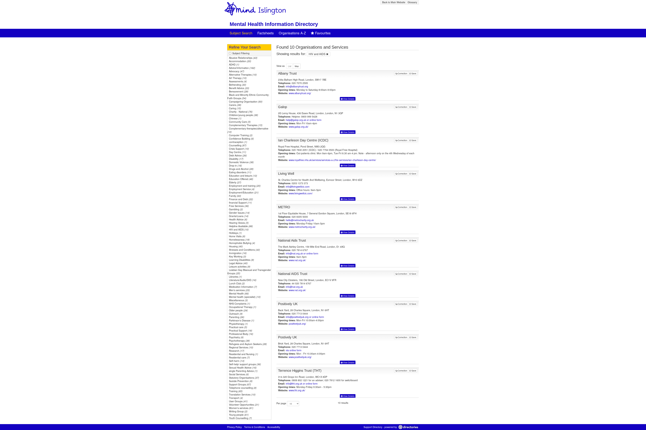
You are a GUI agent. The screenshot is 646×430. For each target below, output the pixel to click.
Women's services (241, 408)
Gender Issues (239, 212)
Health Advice (238, 219)
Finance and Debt (241, 199)
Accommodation (240, 61)
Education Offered (241, 179)
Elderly (235, 182)
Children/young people (243, 115)
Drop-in (235, 165)
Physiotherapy (238, 323)
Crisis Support (239, 148)
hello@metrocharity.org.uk (300, 220)
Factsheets (265, 32)
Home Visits (237, 236)
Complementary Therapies (245, 125)
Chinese (235, 118)
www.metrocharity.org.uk (302, 226)
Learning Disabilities (241, 259)
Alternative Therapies (243, 74)
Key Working (237, 256)
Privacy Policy (234, 427)
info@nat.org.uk (294, 286)
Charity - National (241, 111)
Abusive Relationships (243, 57)
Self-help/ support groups (245, 364)
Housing (236, 246)
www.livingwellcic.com (301, 193)
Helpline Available (241, 226)
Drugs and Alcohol (241, 169)
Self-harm (236, 360)
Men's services (239, 290)
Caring (235, 108)
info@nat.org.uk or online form (302, 253)
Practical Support (240, 330)
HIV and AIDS (239, 229)
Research (236, 350)
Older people (238, 310)
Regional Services (241, 347)
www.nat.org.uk (297, 260)
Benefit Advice (239, 88)
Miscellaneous (238, 300)
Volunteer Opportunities (244, 404)
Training (236, 391)
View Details (348, 98)
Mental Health (239, 293)
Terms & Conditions (254, 427)
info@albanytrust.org (297, 86)
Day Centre (237, 152)
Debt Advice (238, 155)
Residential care (239, 357)
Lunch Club (237, 283)
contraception (238, 142)
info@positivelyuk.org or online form (305, 317)
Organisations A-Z (292, 32)
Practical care (238, 327)
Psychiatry (236, 337)
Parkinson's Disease (241, 320)
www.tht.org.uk (297, 390)
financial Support (240, 202)
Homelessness (239, 239)
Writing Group (238, 411)
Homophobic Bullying (242, 243)
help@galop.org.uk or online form (303, 120)
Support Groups (240, 384)
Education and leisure (243, 175)
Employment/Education (244, 192)
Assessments (238, 81)
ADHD (234, 64)
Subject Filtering (240, 53)
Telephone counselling (243, 387)
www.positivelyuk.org (300, 357)
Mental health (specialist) (245, 297)
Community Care (240, 121)
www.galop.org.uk (298, 126)
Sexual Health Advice (243, 367)
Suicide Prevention (241, 381)
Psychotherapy (239, 340)
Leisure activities (239, 266)
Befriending (237, 84)
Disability (236, 158)
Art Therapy (238, 78)
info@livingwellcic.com (298, 186)
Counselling (237, 145)
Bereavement (238, 91)
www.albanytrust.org (300, 93)
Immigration (238, 253)
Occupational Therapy (242, 307)
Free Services (239, 206)
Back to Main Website (393, 2)
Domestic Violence (241, 162)
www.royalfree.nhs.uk (332, 160)
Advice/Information (242, 68)
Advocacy (236, 71)
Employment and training (245, 185)
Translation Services (242, 394)
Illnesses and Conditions (244, 249)
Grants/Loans (238, 216)
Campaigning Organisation (245, 101)
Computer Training (241, 135)
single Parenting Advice (243, 371)
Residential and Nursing (243, 354)
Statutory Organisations (244, 377)
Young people (239, 414)
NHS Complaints (239, 303)
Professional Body (241, 334)
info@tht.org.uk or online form (302, 383)
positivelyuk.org (297, 323)
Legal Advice (238, 263)
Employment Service (242, 189)
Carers (235, 105)
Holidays (235, 233)
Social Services (239, 374)
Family (235, 195)
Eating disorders (240, 172)
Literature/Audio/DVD (242, 280)
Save (413, 73)
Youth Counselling (240, 418)
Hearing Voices (239, 222)
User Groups (238, 401)
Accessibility (273, 427)
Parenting (236, 317)
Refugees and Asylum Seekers (248, 344)
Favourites (323, 32)
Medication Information (243, 286)
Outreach (236, 313)
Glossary (412, 2)
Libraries (235, 276)
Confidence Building (241, 138)
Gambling (236, 209)
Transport (236, 398)
